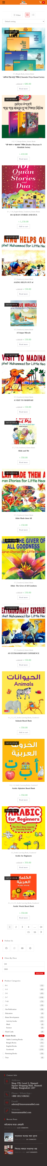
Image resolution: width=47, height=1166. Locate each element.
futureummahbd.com (21, 1112)
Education (9, 1013)
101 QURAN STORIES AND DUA (23, 215)
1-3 (12, 718)
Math (8, 1024)
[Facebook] (6, 948)
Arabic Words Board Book (23, 906)
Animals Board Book (23, 721)
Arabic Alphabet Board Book (23, 788)
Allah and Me (23, 451)
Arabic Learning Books (24, 718)
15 (28, 932)
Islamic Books (29, 74)
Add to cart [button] (23, 226)
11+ (8, 212)
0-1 (9, 718)
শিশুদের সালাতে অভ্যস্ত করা (26, 1148)
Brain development (12, 1017)
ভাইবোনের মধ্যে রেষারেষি (14, 1124)
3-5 (13, 141)
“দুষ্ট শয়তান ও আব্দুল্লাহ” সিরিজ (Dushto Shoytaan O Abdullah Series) (23, 146)
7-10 (11, 212)
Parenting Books (11, 1053)
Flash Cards (9, 1032)
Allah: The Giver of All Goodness (23, 586)
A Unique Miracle (24, 333)
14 (41, 927)
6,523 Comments (22, 1128)
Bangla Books (20, 74)
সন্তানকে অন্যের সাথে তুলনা (26, 1136)
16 (35, 932)
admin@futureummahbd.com (25, 1104)
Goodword (27, 212)
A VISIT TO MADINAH (23, 400)
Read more (23, 89)
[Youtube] (22, 948)
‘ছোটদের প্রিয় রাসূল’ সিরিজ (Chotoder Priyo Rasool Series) (23, 77)
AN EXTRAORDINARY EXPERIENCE (23, 653)
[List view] (33, 15)
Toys (7, 1057)
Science (9, 1028)
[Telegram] (30, 948)
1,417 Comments (31, 1152)
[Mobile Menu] (3, 2)
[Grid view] (27, 15)
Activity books (11, 1021)
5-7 (14, 74)
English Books (18, 212)
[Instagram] (14, 948)
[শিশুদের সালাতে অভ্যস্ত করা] (8, 1150)
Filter (39, 973)
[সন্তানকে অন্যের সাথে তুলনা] (8, 1137)
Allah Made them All (23, 518)
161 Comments (31, 1139)
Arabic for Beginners (23, 856)
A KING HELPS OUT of (23, 282)
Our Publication (10, 1009)
